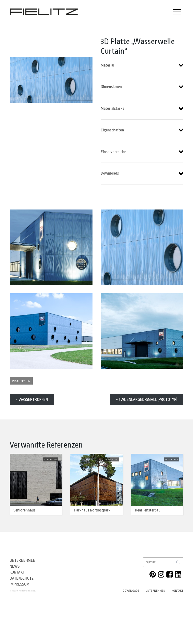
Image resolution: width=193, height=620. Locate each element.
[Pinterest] (152, 574)
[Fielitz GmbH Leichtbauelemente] (44, 11)
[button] (142, 65)
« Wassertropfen (32, 399)
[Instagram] (161, 574)
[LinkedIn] (178, 574)
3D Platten (50, 459)
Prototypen (21, 381)
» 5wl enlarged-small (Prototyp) (146, 399)
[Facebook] (169, 574)
